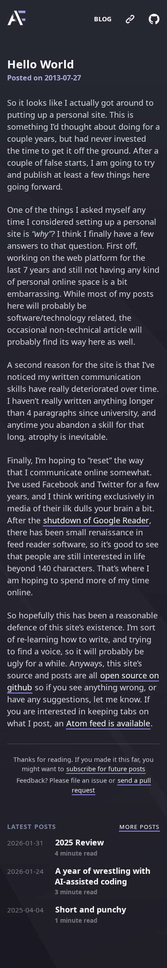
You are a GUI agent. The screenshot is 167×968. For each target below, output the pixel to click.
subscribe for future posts (105, 769)
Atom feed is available (108, 723)
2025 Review (79, 842)
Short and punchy (90, 909)
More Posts (139, 827)
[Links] (124, 19)
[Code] (148, 19)
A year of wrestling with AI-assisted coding (103, 876)
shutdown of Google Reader (96, 520)
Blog (102, 19)
